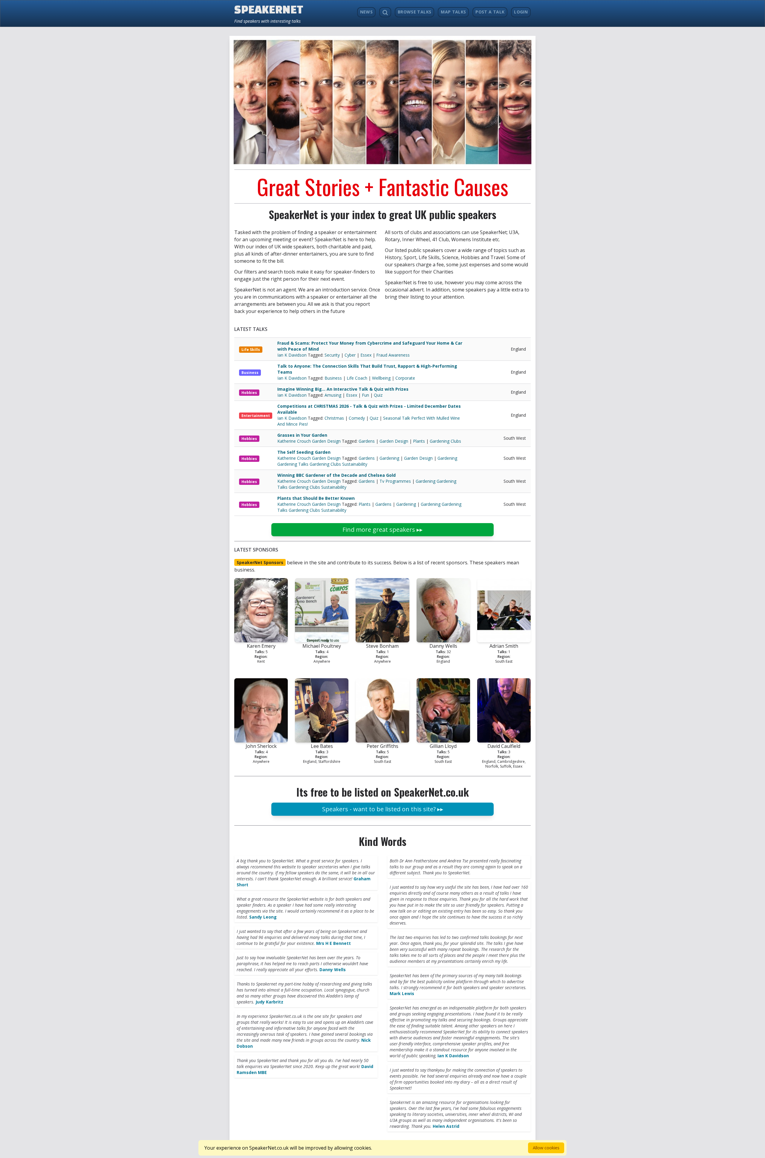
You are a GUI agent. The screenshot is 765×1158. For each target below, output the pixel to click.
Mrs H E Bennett (333, 943)
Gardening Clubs (445, 441)
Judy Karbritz (269, 1002)
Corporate (405, 378)
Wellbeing (381, 378)
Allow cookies (546, 1148)
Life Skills (250, 349)
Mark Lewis (402, 993)
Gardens (367, 441)
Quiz (378, 395)
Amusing (333, 395)
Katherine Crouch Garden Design (309, 441)
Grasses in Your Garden (302, 435)
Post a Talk (489, 12)
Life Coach (357, 378)
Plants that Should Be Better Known (316, 498)
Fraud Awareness (393, 355)
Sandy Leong (263, 917)
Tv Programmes (395, 481)
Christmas (334, 418)
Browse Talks (414, 12)
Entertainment (255, 415)
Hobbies (249, 392)
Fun (365, 395)
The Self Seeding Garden (304, 452)
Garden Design (394, 441)
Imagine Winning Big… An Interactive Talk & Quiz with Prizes (342, 389)
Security (332, 355)
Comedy (357, 418)
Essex (365, 355)
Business (249, 372)
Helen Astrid (446, 1126)
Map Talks (453, 12)
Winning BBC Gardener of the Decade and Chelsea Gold (336, 475)
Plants (419, 441)
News (366, 12)
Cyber (350, 355)
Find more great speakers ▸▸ (382, 529)
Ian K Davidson (292, 355)
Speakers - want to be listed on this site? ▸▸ (382, 809)
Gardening (389, 458)
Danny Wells (332, 969)
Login (521, 12)
